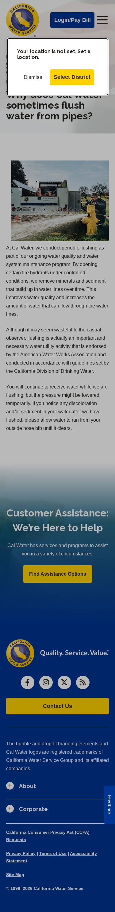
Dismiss (33, 77)
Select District (72, 77)
